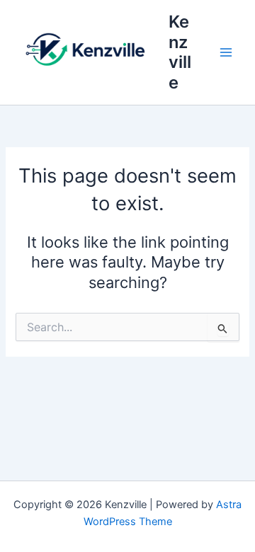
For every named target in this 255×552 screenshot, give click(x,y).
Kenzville (180, 51)
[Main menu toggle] (226, 52)
